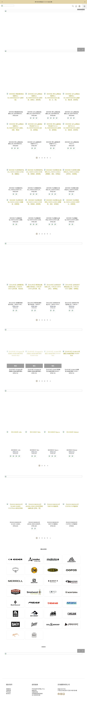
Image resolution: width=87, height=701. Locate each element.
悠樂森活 (8, 689)
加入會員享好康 (36, 695)
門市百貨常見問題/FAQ (38, 689)
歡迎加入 (8, 693)
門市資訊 (8, 692)
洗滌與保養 (35, 692)
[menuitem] (37, 158)
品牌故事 (8, 690)
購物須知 (34, 690)
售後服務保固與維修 (37, 693)
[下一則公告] (85, 2)
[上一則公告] (2, 2)
